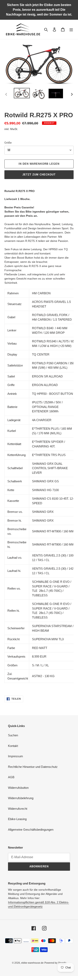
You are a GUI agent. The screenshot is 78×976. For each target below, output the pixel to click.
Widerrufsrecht (17, 808)
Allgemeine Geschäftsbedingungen (30, 829)
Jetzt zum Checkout (39, 174)
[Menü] (71, 29)
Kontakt (13, 746)
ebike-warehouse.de (32, 962)
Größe (8, 142)
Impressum (15, 756)
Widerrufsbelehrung (20, 798)
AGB (11, 777)
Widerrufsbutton (18, 787)
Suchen (13, 735)
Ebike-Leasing (17, 819)
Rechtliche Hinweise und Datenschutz (33, 766)
